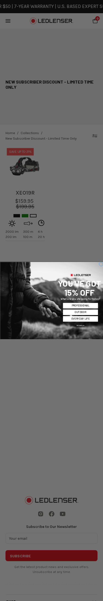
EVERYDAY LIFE (80, 318)
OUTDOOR (80, 312)
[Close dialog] (101, 264)
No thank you (80, 325)
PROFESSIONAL (80, 305)
